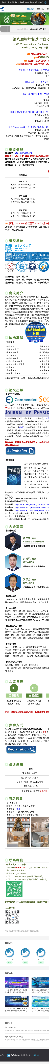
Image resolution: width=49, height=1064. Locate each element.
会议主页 (30, 9)
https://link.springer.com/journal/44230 (32, 504)
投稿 (21, 427)
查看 (18, 809)
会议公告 (40, 9)
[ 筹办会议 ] (36, 1055)
